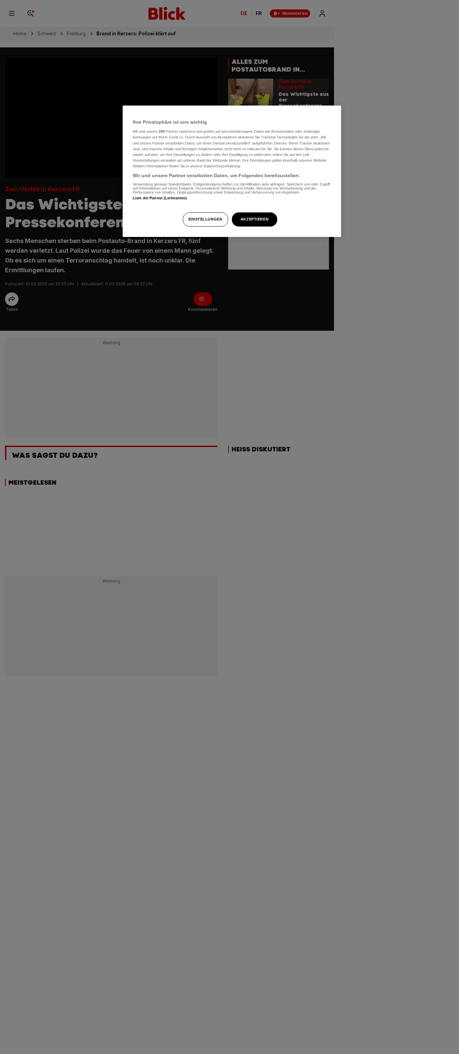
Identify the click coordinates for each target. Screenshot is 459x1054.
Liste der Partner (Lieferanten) (160, 198)
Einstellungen (205, 219)
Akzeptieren (254, 219)
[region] (232, 171)
